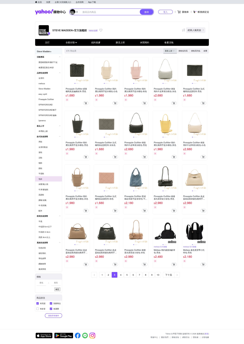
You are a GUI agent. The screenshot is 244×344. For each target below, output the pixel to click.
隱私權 (195, 337)
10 (158, 274)
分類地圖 (205, 337)
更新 (206, 333)
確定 (57, 289)
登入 (165, 11)
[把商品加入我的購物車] (86, 103)
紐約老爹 (95, 42)
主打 (47, 42)
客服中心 (154, 337)
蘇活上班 (120, 42)
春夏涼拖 (168, 42)
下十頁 (168, 274)
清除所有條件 (53, 315)
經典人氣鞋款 (194, 30)
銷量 (205, 50)
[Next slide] (88, 69)
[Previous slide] (66, 69)
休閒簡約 (144, 42)
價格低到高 (183, 50)
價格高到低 (195, 50)
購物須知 (175, 337)
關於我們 (164, 337)
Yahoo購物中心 (50, 11)
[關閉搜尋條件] (77, 12)
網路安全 (186, 337)
